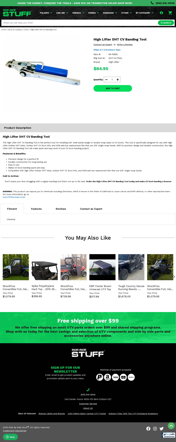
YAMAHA (76, 13)
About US (88, 408)
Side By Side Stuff (19, 427)
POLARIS (44, 13)
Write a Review (125, 44)
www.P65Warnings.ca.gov (14, 197)
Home (3, 30)
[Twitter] (161, 428)
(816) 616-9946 (165, 3)
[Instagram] (155, 428)
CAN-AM (60, 13)
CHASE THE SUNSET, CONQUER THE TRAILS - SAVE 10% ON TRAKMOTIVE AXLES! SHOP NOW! (74, 3)
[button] (168, 435)
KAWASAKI (108, 13)
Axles (26, 30)
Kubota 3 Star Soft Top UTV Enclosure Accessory (133, 413)
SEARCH (167, 23)
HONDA (92, 13)
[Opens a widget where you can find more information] (10, 437)
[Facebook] (148, 428)
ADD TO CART (113, 88)
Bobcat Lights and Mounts (52, 413)
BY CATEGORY (143, 13)
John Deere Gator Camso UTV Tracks (87, 413)
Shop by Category (15, 30)
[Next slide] (172, 257)
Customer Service (88, 403)
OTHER (124, 13)
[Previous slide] (1, 257)
